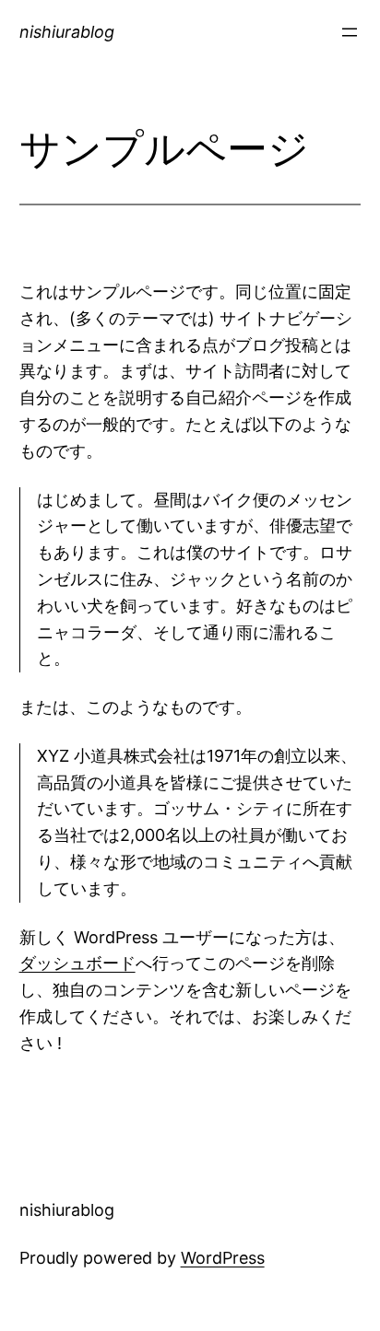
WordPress (223, 1257)
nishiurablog (66, 31)
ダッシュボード (77, 963)
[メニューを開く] (349, 32)
